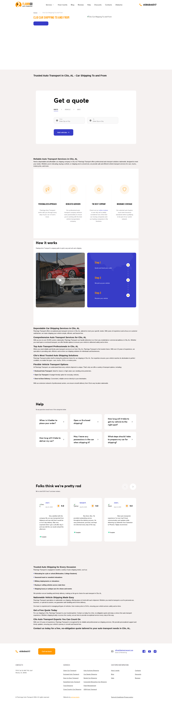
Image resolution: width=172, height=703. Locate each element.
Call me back (47, 651)
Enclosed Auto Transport (71, 674)
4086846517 (24, 651)
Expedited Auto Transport (71, 682)
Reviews (81, 5)
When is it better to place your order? (48, 422)
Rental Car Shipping (90, 678)
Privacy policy (128, 697)
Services (49, 5)
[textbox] (69, 120)
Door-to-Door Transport (71, 678)
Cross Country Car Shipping (72, 689)
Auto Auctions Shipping (91, 670)
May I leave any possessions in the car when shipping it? (84, 439)
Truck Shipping (68, 685)
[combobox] (69, 120)
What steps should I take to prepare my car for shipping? (119, 439)
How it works (62, 5)
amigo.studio (75, 697)
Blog (72, 5)
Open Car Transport (69, 670)
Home (35, 13)
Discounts (98, 5)
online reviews (103, 210)
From (61, 119)
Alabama (118, 5)
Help (89, 5)
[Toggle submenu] (53, 5)
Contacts (108, 5)
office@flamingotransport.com (124, 650)
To (93, 119)
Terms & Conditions (117, 697)
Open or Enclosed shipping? (82, 422)
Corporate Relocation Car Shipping (95, 682)
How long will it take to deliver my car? (50, 439)
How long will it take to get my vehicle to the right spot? (119, 422)
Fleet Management (90, 685)
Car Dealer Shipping (90, 674)
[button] (133, 487)
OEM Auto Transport (90, 689)
